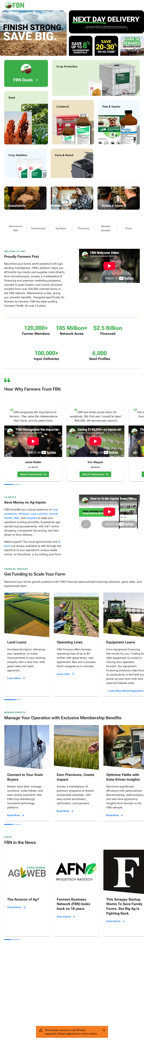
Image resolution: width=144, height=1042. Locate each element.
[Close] (104, 1030)
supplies (32, 518)
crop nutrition (38, 513)
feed (16, 518)
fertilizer (24, 513)
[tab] (15, 228)
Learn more (63, 674)
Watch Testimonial (31, 474)
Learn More (14, 678)
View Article (14, 907)
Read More (13, 815)
